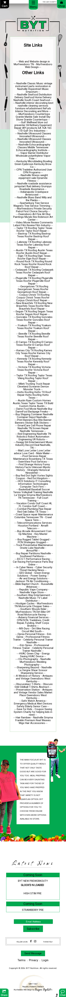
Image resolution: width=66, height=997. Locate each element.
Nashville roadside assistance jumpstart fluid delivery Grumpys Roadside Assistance (33, 186)
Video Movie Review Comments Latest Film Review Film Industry (33, 224)
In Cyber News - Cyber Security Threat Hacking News (34, 569)
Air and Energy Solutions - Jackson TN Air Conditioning (32, 580)
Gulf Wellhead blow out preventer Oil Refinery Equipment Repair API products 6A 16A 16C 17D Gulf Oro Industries (33, 126)
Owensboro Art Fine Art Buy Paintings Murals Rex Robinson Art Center (33, 217)
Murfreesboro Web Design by (24, 989)
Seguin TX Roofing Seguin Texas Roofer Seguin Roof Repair (34, 313)
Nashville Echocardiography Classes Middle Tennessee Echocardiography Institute (33, 147)
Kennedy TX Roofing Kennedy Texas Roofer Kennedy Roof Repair (34, 361)
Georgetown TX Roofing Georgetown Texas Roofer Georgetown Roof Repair (32, 289)
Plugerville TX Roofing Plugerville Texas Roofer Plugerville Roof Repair (34, 281)
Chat (62, 995)
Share (4, 995)
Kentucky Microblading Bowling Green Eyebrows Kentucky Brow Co (33, 164)
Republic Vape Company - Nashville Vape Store (34, 591)
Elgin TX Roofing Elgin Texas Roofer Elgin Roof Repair (34, 257)
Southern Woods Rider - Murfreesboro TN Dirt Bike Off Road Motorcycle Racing (33, 611)
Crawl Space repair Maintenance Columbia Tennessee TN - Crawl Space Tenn (33, 517)
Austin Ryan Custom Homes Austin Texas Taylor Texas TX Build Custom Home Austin (33, 403)
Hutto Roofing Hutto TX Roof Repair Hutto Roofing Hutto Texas (34, 395)
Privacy (33, 960)
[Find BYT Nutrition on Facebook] (31, 941)
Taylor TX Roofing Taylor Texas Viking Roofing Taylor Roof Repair (34, 378)
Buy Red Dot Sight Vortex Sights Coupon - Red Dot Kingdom (34, 477)
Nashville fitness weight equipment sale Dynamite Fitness (33, 178)
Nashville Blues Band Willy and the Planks (34, 199)
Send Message (33, 953)
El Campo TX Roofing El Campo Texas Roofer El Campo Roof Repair (34, 345)
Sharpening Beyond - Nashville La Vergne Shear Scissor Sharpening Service (34, 670)
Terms (22, 960)
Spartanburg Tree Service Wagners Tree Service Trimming (31, 204)
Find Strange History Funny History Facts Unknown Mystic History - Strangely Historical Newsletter (33, 468)
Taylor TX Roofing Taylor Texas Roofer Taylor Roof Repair (34, 229)
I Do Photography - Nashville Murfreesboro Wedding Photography (34, 662)
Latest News (33, 863)
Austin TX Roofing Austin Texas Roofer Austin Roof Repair (34, 252)
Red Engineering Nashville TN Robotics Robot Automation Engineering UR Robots (34, 436)
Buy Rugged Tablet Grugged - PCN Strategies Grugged (34, 541)
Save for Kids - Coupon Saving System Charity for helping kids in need (33, 712)
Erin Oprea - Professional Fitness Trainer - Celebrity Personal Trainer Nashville (33, 648)
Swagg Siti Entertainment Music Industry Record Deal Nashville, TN (34, 445)
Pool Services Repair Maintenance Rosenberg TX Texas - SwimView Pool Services (33, 459)
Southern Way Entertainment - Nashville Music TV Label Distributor (34, 598)
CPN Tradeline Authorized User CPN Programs (34, 171)
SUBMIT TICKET (33, 985)
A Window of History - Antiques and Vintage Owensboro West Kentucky (34, 678)
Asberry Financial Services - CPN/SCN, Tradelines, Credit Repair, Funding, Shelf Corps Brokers (34, 621)
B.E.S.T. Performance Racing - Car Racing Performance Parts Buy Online (33, 561)
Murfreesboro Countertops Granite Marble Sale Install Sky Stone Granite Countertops (33, 116)
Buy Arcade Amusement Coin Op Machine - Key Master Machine (34, 534)
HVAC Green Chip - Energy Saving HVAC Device (34, 655)
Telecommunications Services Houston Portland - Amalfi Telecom (34, 525)
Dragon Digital (42, 990)
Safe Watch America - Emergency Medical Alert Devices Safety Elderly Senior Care (33, 703)
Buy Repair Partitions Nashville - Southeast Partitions (34, 555)
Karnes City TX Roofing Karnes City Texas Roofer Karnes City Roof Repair (34, 353)
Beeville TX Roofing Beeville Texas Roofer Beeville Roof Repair (33, 336)
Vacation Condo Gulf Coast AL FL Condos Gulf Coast (34, 505)
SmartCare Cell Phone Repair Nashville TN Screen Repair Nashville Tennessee (34, 428)
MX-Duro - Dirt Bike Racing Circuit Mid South (34, 630)
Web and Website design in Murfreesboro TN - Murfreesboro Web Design (33, 64)
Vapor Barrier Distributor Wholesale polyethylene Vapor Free (33, 155)
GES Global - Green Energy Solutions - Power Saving (33, 574)
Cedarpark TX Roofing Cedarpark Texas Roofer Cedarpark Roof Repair (34, 272)
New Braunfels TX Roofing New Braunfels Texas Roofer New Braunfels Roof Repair (34, 306)
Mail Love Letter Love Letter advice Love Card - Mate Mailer (32, 452)
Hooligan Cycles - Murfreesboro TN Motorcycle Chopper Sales (33, 605)
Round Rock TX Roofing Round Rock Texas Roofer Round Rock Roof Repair (33, 264)
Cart (4, 5)
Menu (33, 4)
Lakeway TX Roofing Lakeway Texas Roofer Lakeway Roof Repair (34, 244)
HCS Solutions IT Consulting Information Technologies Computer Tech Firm (34, 484)
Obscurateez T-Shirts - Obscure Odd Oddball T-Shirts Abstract (34, 685)
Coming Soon (32, 875)
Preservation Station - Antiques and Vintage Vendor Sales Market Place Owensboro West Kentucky (33, 694)
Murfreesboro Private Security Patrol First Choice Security (34, 210)
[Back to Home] (33, 23)
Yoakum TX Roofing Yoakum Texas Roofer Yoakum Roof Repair (34, 328)
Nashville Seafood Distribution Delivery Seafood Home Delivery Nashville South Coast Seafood (33, 97)
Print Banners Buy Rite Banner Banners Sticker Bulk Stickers (33, 421)
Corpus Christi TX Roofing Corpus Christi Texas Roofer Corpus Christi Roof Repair (32, 297)
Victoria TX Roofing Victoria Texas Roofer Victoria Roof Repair (34, 370)
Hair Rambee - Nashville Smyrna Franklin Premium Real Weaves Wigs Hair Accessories (34, 720)
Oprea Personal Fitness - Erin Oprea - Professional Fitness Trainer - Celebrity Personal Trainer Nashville (33, 638)
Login (45, 960)
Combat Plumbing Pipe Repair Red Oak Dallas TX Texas (34, 510)
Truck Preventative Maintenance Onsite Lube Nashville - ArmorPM (34, 548)
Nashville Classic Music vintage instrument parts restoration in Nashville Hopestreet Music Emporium (33, 87)
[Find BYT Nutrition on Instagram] (35, 941)
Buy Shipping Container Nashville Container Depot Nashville (34, 416)
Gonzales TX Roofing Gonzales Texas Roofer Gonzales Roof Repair (34, 319)
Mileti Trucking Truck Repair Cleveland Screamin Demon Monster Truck (33, 386)
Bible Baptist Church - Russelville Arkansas (34, 585)
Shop (61, 5)
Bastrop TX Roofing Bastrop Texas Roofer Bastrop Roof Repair (34, 236)
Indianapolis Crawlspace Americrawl (34, 193)
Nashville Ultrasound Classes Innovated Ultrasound (34, 135)
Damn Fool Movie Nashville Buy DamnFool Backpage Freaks (34, 410)
